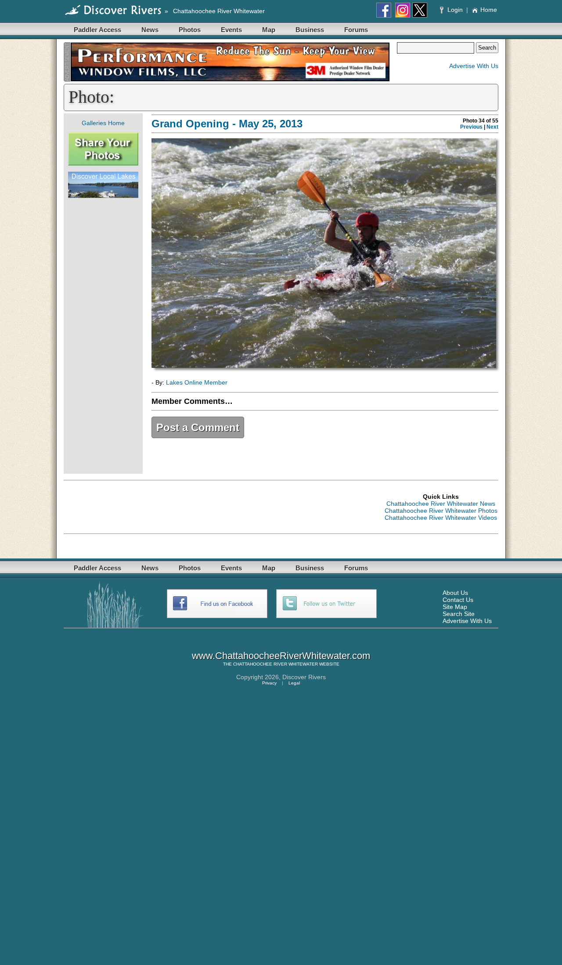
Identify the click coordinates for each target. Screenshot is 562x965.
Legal (294, 683)
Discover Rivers (304, 677)
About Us (455, 592)
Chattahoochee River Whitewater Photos (441, 510)
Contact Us (458, 599)
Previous (471, 127)
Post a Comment (197, 427)
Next (492, 127)
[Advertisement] (103, 336)
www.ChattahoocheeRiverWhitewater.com (281, 655)
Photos (190, 29)
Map (268, 29)
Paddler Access (97, 29)
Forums (356, 29)
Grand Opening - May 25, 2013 (227, 124)
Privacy (269, 683)
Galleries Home (103, 122)
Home (488, 9)
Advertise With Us (473, 65)
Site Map (455, 606)
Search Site (459, 613)
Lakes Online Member (196, 382)
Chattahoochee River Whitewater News (440, 503)
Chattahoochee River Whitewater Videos (441, 517)
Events (231, 29)
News (150, 29)
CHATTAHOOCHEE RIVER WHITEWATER (275, 664)
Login (455, 9)
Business (309, 29)
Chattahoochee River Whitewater (219, 10)
